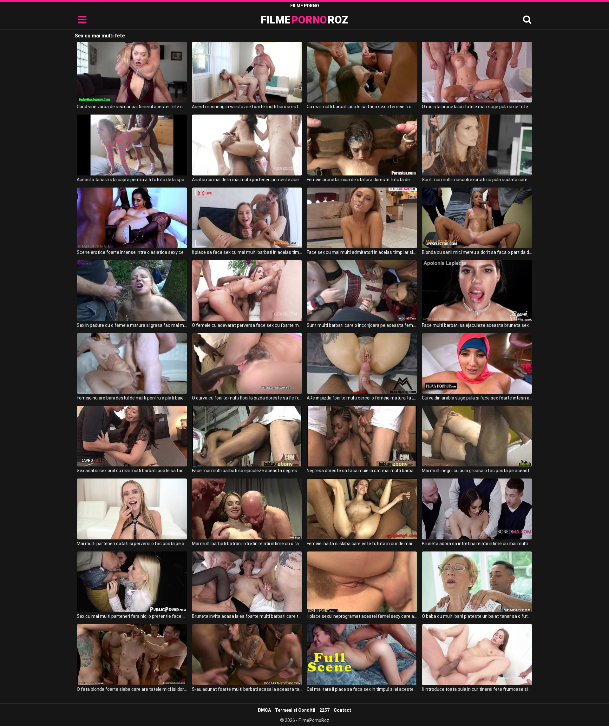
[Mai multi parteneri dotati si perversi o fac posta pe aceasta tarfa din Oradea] (132, 508)
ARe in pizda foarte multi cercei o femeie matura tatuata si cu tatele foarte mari (362, 397)
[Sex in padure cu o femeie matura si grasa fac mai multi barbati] (132, 290)
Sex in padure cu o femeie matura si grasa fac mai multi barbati (132, 325)
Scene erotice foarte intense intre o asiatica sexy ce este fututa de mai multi (132, 252)
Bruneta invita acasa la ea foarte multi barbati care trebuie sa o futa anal (247, 616)
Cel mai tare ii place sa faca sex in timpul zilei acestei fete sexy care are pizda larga (362, 689)
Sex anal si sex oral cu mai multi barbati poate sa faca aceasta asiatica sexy (132, 470)
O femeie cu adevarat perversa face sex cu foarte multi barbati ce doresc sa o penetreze (247, 325)
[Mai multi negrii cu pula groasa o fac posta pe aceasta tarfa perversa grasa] (477, 436)
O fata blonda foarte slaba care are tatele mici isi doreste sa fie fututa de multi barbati (132, 689)
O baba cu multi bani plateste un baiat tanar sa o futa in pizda (477, 616)
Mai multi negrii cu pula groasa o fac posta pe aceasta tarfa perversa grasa (477, 470)
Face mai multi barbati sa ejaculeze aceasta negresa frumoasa (247, 470)
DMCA (264, 710)
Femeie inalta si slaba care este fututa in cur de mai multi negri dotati (362, 543)
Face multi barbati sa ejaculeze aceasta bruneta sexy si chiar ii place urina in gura (477, 325)
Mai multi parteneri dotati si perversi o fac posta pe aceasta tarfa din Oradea (132, 543)
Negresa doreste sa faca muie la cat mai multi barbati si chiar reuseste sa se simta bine (362, 470)
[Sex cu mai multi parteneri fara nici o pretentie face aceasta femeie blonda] (132, 581)
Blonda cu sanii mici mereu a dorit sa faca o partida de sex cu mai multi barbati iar (477, 252)
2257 (324, 710)
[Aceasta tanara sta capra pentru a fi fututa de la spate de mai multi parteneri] (132, 145)
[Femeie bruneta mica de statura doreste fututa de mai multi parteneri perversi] (362, 145)
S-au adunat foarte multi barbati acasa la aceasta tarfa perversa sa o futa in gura (247, 689)
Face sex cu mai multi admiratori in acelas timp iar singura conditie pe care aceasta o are (362, 252)
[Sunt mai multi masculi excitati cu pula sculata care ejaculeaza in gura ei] (477, 145)
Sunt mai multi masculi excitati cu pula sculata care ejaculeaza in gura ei (477, 179)
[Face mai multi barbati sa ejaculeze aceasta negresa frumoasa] (247, 436)
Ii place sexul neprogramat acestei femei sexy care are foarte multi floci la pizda (362, 616)
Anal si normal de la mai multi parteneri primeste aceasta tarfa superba (247, 179)
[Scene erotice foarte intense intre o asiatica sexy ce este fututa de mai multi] (132, 218)
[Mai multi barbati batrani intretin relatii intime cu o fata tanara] (247, 508)
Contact (342, 710)
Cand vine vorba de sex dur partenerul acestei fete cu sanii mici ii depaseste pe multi (132, 106)
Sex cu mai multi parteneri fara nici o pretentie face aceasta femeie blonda (132, 616)
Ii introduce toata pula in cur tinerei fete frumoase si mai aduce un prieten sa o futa (477, 689)
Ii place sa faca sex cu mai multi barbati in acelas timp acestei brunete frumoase (247, 252)
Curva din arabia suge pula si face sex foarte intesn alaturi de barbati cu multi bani (477, 397)
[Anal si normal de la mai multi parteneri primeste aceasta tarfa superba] (247, 145)
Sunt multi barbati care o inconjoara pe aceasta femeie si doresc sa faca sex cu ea (362, 325)
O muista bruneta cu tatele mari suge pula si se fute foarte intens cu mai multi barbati (477, 106)
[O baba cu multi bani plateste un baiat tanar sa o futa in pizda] (477, 581)
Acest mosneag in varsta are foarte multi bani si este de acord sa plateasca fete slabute (247, 106)
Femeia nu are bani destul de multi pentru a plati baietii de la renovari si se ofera (132, 397)
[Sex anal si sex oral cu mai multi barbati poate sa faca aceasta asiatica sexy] (132, 436)
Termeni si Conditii (295, 710)
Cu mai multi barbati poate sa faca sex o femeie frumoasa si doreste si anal (362, 106)
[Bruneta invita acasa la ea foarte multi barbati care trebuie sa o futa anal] (247, 581)
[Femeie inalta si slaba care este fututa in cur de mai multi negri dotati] (362, 508)
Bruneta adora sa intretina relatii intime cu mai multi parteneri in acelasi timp (477, 543)
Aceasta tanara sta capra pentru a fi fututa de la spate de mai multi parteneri (132, 179)
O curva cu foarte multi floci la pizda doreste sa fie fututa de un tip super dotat (247, 397)
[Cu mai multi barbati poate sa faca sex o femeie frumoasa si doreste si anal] (362, 72)
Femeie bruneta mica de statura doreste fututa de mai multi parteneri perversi (362, 179)
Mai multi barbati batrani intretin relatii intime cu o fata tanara (247, 543)
